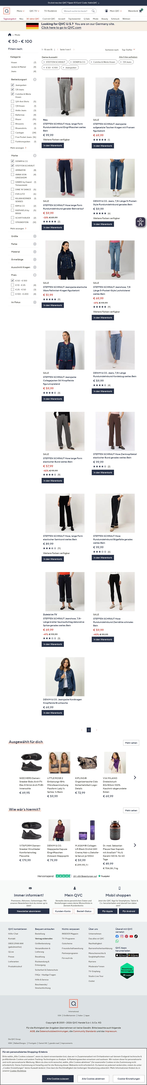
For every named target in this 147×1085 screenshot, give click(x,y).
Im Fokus (15, 302)
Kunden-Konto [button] (63, 911)
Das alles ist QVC (96, 938)
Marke (14, 155)
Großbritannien (69, 1015)
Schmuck (115, 19)
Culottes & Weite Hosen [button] (104, 62)
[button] (110, 11)
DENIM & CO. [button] (79, 62)
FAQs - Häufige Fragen (45, 974)
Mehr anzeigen (17, 148)
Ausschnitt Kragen (20, 267)
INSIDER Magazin (70, 933)
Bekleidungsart (19, 79)
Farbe (14, 243)
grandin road (54, 1043)
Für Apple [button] (107, 911)
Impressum (111, 1031)
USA (59, 1015)
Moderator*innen (96, 966)
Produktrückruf (15, 966)
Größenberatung (42, 943)
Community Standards (84, 1031)
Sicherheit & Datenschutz (46, 970)
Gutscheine (67, 943)
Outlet (92, 981)
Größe (14, 236)
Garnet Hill (43, 1043)
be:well (61, 19)
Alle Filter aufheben (128, 57)
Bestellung (40, 933)
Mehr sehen (131, 742)
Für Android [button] (129, 911)
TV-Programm (68, 938)
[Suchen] (93, 10)
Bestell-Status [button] (84, 911)
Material (15, 251)
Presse (11, 956)
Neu (21, 19)
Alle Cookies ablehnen (93, 1078)
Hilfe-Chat (13, 933)
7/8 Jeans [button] (126, 62)
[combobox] (76, 11)
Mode (95, 19)
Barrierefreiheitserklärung (100, 948)
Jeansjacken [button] (70, 67)
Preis (14, 274)
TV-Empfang (94, 971)
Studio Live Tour (96, 976)
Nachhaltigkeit (95, 943)
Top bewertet (74, 19)
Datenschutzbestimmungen (54, 1031)
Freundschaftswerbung (72, 948)
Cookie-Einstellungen (129, 1078)
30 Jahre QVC (32, 19)
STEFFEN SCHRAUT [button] (55, 62)
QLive (11, 951)
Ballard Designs (20, 1043)
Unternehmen (95, 933)
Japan (87, 1015)
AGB (32, 1031)
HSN (10, 1043)
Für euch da (67, 958)
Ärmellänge (17, 259)
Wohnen (126, 19)
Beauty (104, 19)
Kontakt (11, 938)
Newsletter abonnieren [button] (29, 911)
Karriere (92, 961)
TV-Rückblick (50, 11)
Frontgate (32, 1043)
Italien (80, 1015)
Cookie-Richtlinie (18, 1070)
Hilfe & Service (42, 979)
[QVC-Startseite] (9, 35)
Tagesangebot (9, 19)
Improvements (66, 1043)
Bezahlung (40, 956)
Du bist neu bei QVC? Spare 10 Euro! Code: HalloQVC (73, 2)
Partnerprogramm (70, 953)
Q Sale (87, 19)
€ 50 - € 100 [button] (52, 67)
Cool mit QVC (48, 19)
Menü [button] (19, 11)
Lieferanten (13, 961)
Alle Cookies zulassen (58, 1078)
